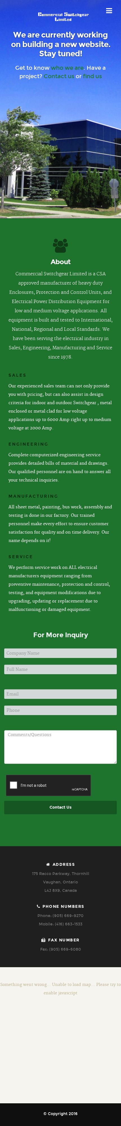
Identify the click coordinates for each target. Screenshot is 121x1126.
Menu (109, 10)
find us (92, 76)
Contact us (59, 76)
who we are (67, 67)
